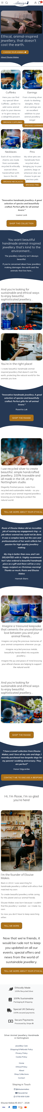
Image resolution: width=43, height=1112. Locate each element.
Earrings (32, 92)
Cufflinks (11, 92)
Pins (32, 151)
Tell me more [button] (11, 926)
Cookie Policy (21, 1057)
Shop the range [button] (21, 735)
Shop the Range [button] (21, 418)
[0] (39, 2)
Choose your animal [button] (14, 52)
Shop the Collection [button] (21, 223)
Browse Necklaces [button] (13, 181)
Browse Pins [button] (32, 185)
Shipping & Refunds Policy (21, 1049)
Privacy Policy (22, 1053)
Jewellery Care (21, 1046)
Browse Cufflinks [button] (12, 122)
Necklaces (11, 151)
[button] (10, 57)
